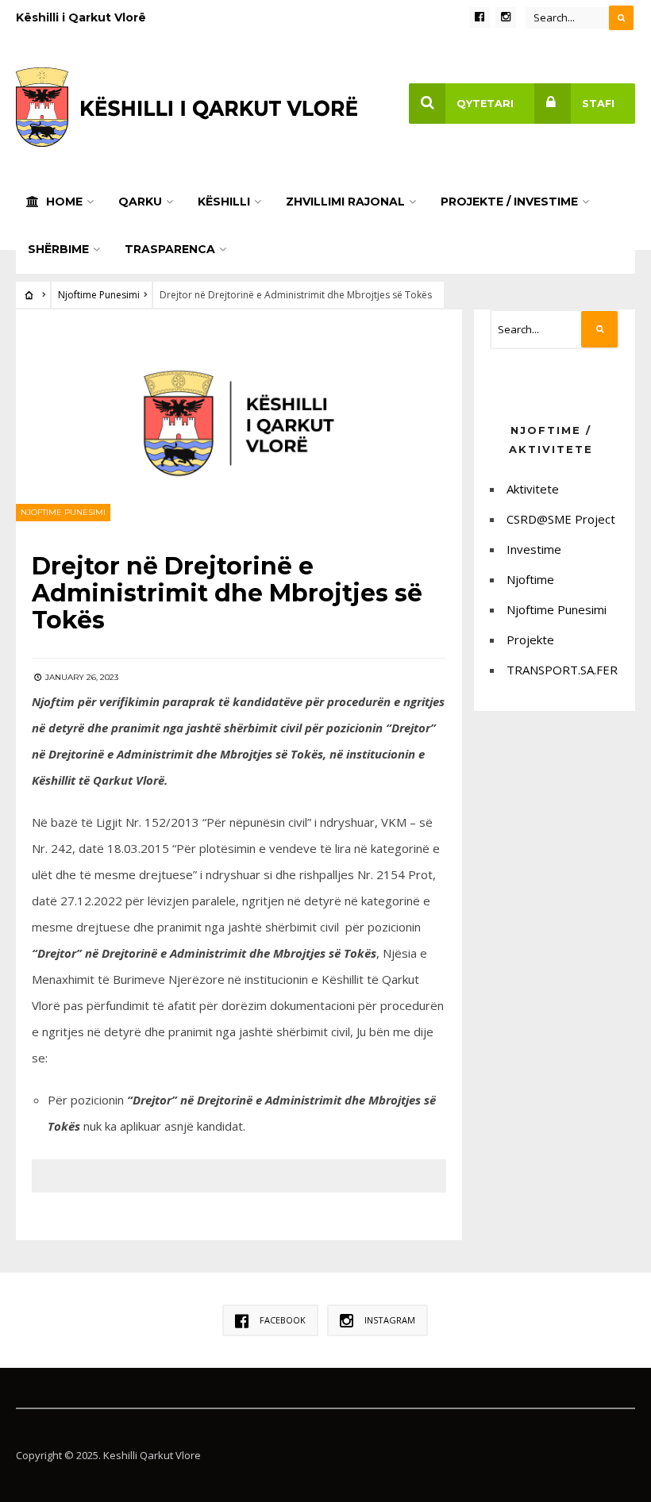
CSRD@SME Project (561, 519)
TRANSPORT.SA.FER (562, 670)
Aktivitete (533, 489)
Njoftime (530, 579)
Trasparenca (170, 249)
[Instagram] (506, 17)
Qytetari (485, 103)
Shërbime (58, 249)
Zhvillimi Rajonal (345, 201)
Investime (534, 549)
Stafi (598, 103)
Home (63, 201)
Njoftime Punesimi (99, 295)
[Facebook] (479, 17)
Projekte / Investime (509, 201)
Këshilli (224, 201)
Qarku (140, 201)
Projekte (530, 639)
